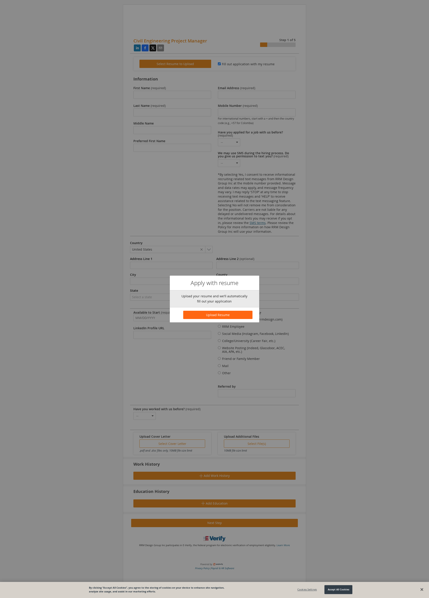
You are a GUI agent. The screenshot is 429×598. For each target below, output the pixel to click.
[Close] (422, 589)
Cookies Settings (307, 589)
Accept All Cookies (338, 589)
